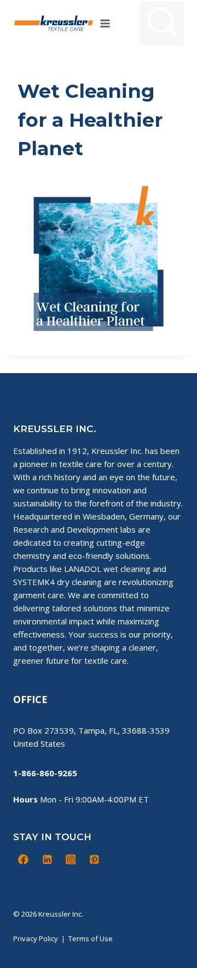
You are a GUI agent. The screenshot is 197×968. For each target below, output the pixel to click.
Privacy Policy (35, 938)
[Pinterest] (94, 859)
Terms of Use (90, 938)
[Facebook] (23, 859)
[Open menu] (105, 23)
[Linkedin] (47, 859)
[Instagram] (70, 859)
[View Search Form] (162, 23)
